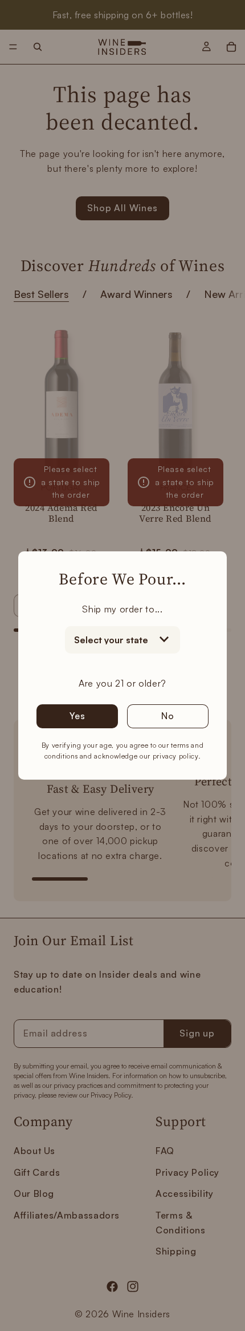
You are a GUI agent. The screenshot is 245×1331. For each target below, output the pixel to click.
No (167, 715)
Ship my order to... (122, 609)
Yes (77, 715)
